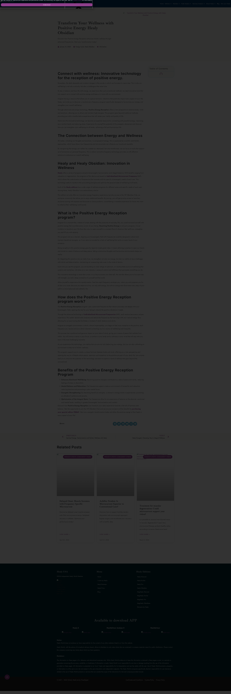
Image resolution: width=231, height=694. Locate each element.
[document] (115, 347)
